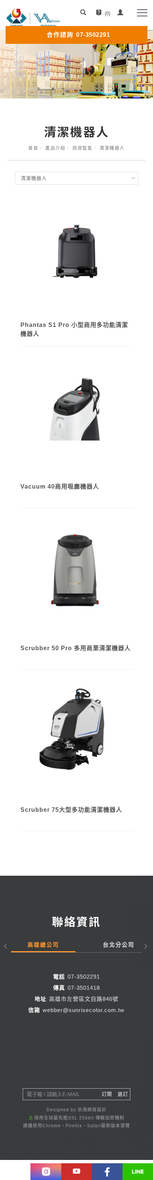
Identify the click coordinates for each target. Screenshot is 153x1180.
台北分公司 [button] (118, 944)
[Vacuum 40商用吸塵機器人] (76, 419)
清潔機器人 (112, 148)
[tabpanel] (76, 64)
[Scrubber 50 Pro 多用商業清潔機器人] (76, 580)
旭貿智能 (82, 148)
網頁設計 (97, 1109)
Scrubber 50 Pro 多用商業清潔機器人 (75, 648)
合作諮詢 (78, 35)
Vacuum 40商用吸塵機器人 (59, 486)
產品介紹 (55, 148)
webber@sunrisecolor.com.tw (83, 1010)
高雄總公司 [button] (43, 944)
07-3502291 (84, 976)
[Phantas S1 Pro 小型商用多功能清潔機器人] (76, 257)
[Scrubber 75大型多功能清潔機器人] (76, 742)
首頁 (33, 148)
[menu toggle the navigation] (142, 13)
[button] (83, 13)
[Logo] (33, 18)
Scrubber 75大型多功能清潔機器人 (71, 810)
